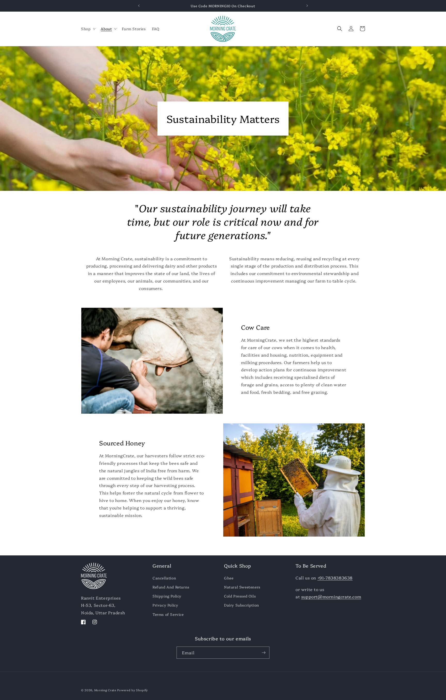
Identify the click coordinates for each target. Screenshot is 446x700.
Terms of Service (168, 614)
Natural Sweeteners (242, 586)
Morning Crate (105, 690)
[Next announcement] (307, 5)
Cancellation (164, 577)
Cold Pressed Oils (240, 596)
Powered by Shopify (132, 690)
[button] (88, 28)
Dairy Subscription (241, 605)
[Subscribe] (263, 653)
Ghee (228, 577)
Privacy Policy (165, 605)
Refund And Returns (171, 586)
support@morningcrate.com (331, 596)
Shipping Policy (167, 596)
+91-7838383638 (335, 577)
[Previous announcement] (139, 5)
